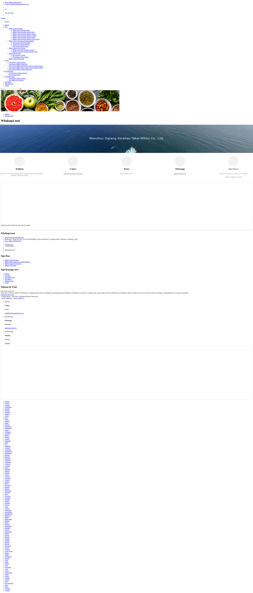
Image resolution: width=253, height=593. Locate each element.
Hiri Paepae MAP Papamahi (21, 43)
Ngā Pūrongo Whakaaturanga (18, 73)
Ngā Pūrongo (9, 71)
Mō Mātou (8, 82)
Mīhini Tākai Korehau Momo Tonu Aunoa (26, 39)
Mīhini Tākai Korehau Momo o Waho (24, 36)
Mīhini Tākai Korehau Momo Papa (24, 32)
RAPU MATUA (18, 298)
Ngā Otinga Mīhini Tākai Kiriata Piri (20, 69)
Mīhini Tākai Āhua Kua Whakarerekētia (21, 41)
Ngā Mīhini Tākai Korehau (17, 78)
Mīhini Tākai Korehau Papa (21, 30)
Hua (6, 27)
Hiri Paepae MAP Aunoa (20, 46)
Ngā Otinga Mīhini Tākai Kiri (18, 64)
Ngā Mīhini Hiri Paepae (16, 80)
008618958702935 (11, 328)
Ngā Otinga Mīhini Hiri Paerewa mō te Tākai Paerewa (26, 66)
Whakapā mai (9, 84)
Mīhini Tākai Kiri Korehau (17, 48)
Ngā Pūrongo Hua (14, 75)
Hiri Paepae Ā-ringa (19, 55)
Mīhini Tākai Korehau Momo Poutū (24, 37)
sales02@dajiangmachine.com (14, 237)
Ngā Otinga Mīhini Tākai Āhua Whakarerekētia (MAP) (26, 68)
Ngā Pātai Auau (10, 76)
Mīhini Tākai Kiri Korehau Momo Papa (25, 52)
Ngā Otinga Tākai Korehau (17, 62)
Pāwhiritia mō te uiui (7, 295)
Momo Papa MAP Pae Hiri (21, 44)
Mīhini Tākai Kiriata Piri (16, 59)
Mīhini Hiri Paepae (15, 53)
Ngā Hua (7, 275)
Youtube (7, 343)
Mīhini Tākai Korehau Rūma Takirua (24, 34)
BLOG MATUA (7, 298)
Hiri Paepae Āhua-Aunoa (21, 57)
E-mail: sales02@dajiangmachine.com (17, 4)
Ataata (7, 85)
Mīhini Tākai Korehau (16, 28)
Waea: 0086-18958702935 (13, 2)
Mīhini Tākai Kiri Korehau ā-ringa (23, 50)
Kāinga (7, 25)
